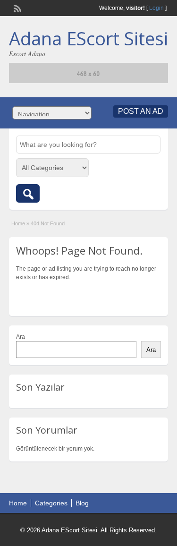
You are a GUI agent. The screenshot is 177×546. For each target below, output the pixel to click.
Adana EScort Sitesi (88, 38)
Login (156, 8)
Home (18, 223)
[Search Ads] (28, 193)
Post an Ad (140, 111)
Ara (20, 336)
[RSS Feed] (16, 7)
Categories (51, 503)
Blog (82, 503)
